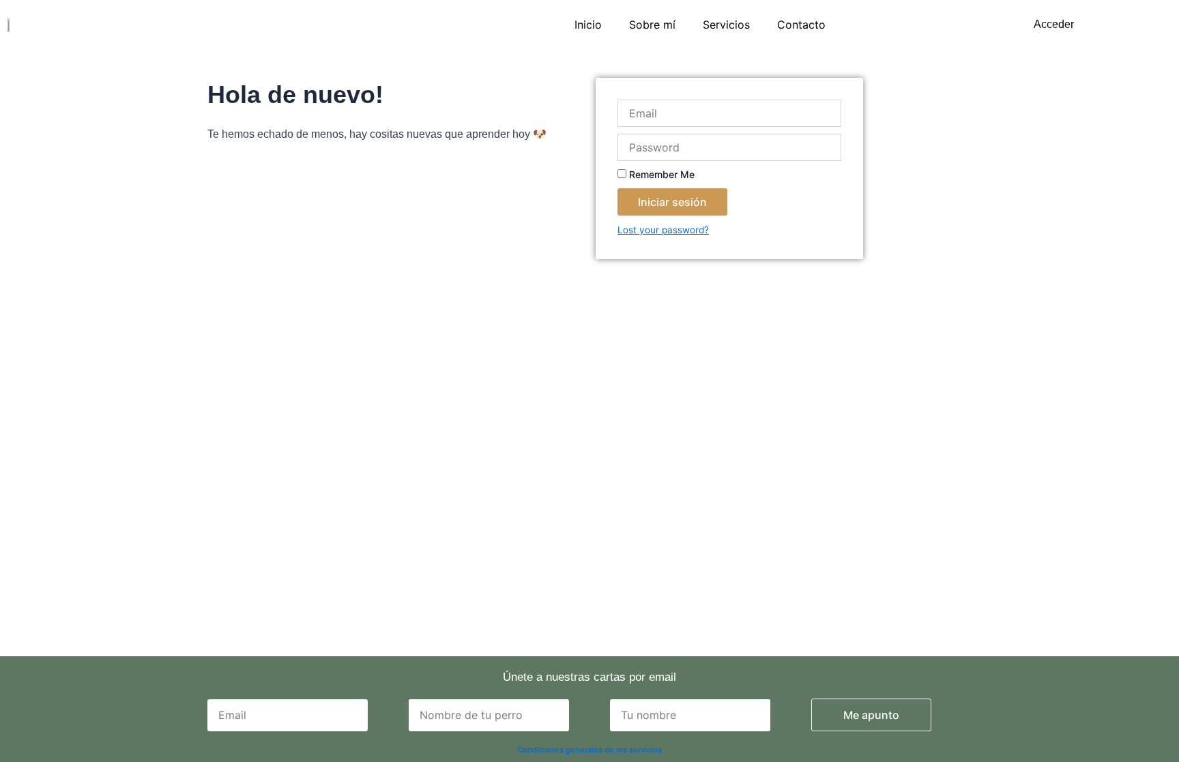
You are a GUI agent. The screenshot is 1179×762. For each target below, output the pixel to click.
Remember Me (660, 174)
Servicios (726, 24)
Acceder (1054, 24)
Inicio (588, 24)
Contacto (801, 24)
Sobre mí (652, 24)
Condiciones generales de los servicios (589, 749)
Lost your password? (663, 229)
